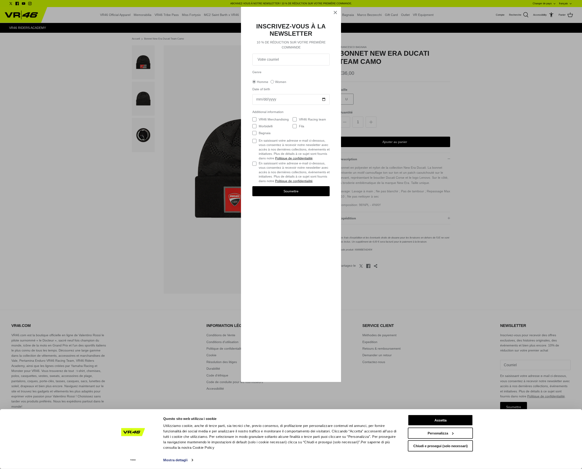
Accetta (440, 420)
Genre (256, 72)
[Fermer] (335, 13)
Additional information (267, 112)
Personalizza (438, 433)
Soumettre (291, 191)
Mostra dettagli (175, 460)
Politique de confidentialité (294, 158)
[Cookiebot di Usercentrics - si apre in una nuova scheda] (133, 460)
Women (280, 82)
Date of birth (261, 89)
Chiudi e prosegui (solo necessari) (440, 446)
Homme (262, 82)
